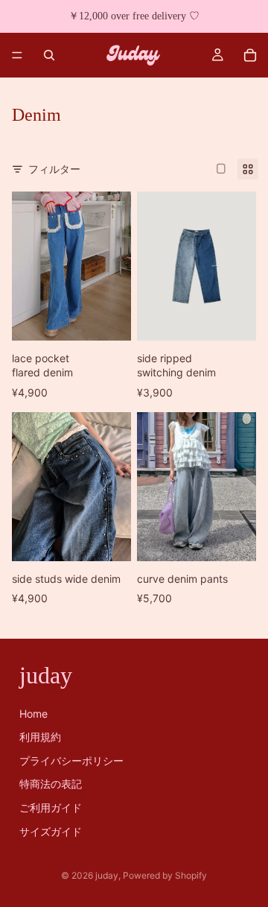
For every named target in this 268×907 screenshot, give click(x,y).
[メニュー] (17, 55)
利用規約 (40, 737)
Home (33, 713)
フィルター (54, 168)
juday (106, 875)
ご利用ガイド (50, 807)
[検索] (49, 55)
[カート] (250, 55)
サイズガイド (50, 831)
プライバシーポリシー (71, 760)
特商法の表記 (50, 784)
